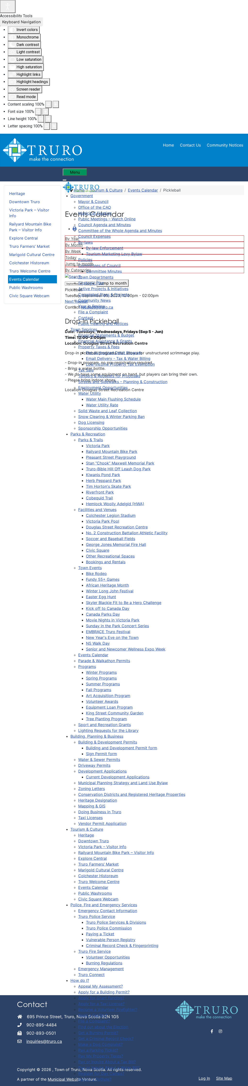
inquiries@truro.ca (44, 1041)
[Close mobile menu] (65, 180)
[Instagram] (220, 1031)
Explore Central (23, 238)
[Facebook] (212, 1031)
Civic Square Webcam (29, 295)
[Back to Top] (239, 1077)
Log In (204, 1078)
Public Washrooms (26, 287)
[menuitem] (81, 195)
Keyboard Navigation (21, 21)
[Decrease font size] (38, 111)
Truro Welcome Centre (29, 271)
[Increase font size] (45, 111)
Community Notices (225, 145)
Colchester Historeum (29, 262)
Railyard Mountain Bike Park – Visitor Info (30, 227)
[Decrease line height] (41, 119)
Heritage (17, 193)
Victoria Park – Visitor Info (29, 213)
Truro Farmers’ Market (29, 246)
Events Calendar (24, 279)
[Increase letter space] (54, 126)
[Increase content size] (56, 104)
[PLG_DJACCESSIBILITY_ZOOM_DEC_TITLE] (48, 104)
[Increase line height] (48, 119)
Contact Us (190, 145)
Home (168, 145)
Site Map (224, 1078)
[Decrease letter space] (47, 126)
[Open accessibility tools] (8, 6)
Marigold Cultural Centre (31, 254)
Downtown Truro (24, 201)
